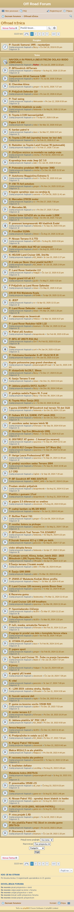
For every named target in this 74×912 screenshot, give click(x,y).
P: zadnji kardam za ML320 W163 (27, 509)
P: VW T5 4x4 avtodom (21, 184)
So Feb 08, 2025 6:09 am (58, 334)
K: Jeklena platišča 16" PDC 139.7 (27, 720)
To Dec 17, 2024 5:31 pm (51, 373)
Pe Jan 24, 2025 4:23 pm (49, 349)
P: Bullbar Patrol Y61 (20, 516)
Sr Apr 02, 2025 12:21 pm (48, 303)
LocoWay (37, 768)
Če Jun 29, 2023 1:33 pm (54, 834)
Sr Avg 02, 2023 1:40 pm (53, 809)
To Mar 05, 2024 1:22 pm (52, 619)
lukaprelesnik (39, 334)
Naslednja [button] (58, 34)
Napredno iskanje (54, 28)
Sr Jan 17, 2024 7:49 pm (54, 683)
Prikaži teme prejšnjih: (30, 840)
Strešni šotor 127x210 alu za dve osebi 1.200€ (34, 215)
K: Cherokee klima (19, 84)
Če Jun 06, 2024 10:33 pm (52, 519)
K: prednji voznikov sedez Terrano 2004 (31, 463)
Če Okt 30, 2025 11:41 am (53, 194)
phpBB (26, 908)
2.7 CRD (13, 471)
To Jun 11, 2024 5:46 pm (52, 511)
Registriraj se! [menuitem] (56, 11)
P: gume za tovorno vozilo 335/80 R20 (30, 704)
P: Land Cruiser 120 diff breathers (27, 601)
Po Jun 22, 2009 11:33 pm (52, 65)
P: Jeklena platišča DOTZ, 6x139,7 (28, 386)
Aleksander (38, 101)
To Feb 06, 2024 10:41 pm (51, 644)
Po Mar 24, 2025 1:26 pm (51, 311)
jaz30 (35, 281)
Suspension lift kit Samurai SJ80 (27, 76)
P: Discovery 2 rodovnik (22, 831)
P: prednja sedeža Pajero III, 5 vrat (28, 393)
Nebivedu (37, 109)
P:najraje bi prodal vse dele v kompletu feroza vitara (38, 633)
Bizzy (35, 47)
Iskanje (49, 28)
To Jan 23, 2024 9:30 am (52, 668)
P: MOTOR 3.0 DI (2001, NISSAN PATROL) (32, 806)
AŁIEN (36, 79)
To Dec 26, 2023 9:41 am (51, 698)
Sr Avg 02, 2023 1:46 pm (53, 794)
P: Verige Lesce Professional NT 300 (29, 455)
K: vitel (13, 680)
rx (34, 117)
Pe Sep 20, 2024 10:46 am (55, 466)
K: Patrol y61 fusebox (21, 331)
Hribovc (36, 319)
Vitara (12, 347)
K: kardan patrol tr (19, 129)
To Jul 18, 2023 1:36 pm (51, 817)
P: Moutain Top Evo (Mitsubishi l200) (29, 431)
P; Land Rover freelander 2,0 (25, 270)
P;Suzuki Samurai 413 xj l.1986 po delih (31, 540)
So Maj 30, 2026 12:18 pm (55, 109)
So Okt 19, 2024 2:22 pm (54, 410)
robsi (35, 125)
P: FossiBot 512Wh (19, 231)
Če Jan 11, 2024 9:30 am (55, 691)
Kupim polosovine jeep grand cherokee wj (32, 362)
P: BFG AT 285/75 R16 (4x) (23, 339)
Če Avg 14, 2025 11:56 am (52, 234)
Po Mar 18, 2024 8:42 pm (50, 574)
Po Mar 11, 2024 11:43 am (56, 597)
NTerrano (37, 426)
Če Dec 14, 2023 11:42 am (52, 730)
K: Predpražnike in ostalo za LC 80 (28, 735)
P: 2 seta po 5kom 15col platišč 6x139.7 (31, 262)
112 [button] (53, 34)
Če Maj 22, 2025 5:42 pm (51, 288)
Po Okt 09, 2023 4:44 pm (54, 753)
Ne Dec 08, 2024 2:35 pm (51, 396)
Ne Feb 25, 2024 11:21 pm (55, 627)
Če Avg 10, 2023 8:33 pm (53, 786)
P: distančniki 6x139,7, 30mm (25, 370)
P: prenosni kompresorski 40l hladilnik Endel (34, 223)
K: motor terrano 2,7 (20, 712)
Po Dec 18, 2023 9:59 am (55, 723)
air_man (36, 786)
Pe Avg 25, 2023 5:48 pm (54, 768)
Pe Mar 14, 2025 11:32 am (54, 326)
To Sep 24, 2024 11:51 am (54, 442)
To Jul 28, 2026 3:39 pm (51, 79)
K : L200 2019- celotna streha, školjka (29, 688)
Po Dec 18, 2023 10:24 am (55, 715)
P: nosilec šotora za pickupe (25, 524)
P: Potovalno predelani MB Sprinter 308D (32, 167)
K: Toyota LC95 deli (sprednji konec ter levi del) (35, 137)
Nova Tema (9, 28)
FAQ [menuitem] (25, 11)
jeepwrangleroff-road (42, 365)
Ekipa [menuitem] (63, 903)
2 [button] (35, 34)
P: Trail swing (16, 99)
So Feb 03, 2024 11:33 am (52, 652)
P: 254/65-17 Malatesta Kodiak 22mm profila (33, 579)
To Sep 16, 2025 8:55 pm (54, 226)
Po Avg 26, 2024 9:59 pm (55, 504)
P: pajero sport (17, 649)
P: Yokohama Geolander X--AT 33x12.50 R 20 (33, 355)
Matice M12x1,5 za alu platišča (26, 750)
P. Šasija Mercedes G (20, 617)
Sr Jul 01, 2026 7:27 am (51, 87)
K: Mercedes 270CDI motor (23, 199)
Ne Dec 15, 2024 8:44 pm (51, 381)
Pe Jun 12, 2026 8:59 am (56, 101)
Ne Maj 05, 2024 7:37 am (54, 543)
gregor (36, 87)
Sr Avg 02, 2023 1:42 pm (53, 801)
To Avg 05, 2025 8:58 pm (53, 241)
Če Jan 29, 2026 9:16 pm (50, 163)
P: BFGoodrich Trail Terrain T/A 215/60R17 (32, 532)
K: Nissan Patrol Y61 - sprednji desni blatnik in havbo (39, 798)
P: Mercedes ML (18, 207)
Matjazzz (37, 753)
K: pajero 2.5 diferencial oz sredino (28, 501)
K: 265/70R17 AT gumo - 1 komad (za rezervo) (34, 439)
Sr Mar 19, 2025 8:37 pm (53, 319)
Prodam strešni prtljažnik (23, 486)
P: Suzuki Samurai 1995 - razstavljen (29, 44)
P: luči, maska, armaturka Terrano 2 (28, 625)
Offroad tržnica (13, 23)
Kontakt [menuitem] (53, 903)
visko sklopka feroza (20, 547)
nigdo (35, 698)
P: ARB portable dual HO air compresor (31, 246)
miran (35, 94)
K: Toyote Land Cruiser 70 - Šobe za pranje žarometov (39, 657)
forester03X (38, 760)
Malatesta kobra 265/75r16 (23, 773)
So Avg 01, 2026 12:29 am (54, 71)
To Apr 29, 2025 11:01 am (54, 295)
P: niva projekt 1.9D (20, 814)
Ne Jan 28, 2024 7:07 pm (53, 660)
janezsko (37, 543)
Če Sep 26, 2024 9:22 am (53, 434)
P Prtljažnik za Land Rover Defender (29, 285)
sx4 (34, 349)
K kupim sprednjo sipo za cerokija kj (29, 192)
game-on (37, 794)
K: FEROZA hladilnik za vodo (25, 107)
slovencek (37, 504)
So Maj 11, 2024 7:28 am (57, 527)
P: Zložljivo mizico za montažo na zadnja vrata (35, 152)
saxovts (36, 194)
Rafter (36, 65)
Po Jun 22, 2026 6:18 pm (51, 94)
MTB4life (37, 295)
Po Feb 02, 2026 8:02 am (52, 155)
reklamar (37, 71)
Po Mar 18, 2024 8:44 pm (50, 567)
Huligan (36, 273)
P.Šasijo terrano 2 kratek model (26, 564)
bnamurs (37, 326)
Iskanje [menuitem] (71, 16)
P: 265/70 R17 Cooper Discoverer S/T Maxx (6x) (35, 447)
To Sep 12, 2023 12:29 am (57, 760)
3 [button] (39, 34)
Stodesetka (38, 597)
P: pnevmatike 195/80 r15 (23, 783)
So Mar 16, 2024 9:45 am (53, 581)
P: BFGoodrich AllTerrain (23, 68)
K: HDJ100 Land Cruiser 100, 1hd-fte (29, 255)
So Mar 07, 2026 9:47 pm (51, 132)
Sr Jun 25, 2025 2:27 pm (54, 257)
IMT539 (36, 241)
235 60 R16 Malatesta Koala (24, 293)
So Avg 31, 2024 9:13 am (58, 489)
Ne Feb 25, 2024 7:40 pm (51, 636)
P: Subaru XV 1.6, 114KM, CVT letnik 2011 (32, 415)
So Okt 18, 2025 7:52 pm (51, 218)
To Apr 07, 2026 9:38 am (47, 117)
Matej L (36, 434)
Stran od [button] (26, 34)
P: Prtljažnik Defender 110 (23, 91)
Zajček (36, 474)
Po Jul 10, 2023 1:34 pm (51, 828)
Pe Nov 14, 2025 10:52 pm (52, 186)
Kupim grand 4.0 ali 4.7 (22, 278)
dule (35, 163)
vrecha (36, 155)
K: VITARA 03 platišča (21, 641)
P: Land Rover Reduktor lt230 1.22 (28, 323)
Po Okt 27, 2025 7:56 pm (48, 202)
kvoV (35, 178)
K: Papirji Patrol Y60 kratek (24, 743)
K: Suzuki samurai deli (21, 696)
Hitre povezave (11, 11)
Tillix (12, 791)
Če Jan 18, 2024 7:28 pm (55, 676)
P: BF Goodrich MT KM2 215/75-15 (28, 479)
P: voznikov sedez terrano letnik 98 (28, 423)
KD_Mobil (37, 257)
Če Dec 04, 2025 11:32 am (53, 170)
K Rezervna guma (19, 594)
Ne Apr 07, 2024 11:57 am (55, 561)
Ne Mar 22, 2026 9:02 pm (51, 125)
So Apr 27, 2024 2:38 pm (54, 550)
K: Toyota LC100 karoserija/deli (26, 115)
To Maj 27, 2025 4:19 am (50, 281)
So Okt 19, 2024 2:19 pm (54, 418)
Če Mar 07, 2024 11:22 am (52, 611)
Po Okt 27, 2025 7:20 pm (48, 210)
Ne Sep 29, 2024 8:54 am (55, 426)
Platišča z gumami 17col (22, 494)
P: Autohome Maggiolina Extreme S (29, 175)
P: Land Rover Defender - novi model (29, 308)
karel (35, 636)
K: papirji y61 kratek (20, 673)
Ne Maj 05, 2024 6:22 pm (54, 535)
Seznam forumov (13, 903)
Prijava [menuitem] (69, 11)
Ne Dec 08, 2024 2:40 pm (51, 388)
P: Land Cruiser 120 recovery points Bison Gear (35, 586)
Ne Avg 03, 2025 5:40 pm (51, 249)
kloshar (36, 511)
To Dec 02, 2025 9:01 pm (51, 178)
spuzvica (37, 442)
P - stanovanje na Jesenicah (24, 316)
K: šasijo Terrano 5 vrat (22, 378)
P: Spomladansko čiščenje (24, 609)
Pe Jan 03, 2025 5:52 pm (48, 358)
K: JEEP (13, 300)
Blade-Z (36, 660)
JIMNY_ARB (38, 481)
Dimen (36, 234)
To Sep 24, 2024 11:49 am (54, 458)
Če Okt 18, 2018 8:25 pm (51, 47)
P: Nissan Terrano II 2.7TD (23, 238)
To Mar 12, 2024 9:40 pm (54, 589)
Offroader (37, 561)
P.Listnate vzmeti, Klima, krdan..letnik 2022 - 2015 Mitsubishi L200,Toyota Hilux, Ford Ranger (36, 557)
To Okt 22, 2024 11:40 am (48, 403)
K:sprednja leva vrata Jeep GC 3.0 (27, 160)
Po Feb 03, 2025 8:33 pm (50, 341)
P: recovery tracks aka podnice (26, 757)
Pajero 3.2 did (16, 122)
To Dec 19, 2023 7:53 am (52, 706)
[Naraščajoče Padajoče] (37, 848)
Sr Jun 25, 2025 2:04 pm (54, 265)
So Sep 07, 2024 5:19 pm (57, 481)
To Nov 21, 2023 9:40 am (55, 745)
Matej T (36, 581)
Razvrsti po (28, 844)
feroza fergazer (17, 727)
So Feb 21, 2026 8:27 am (48, 140)
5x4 (34, 341)
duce (35, 132)
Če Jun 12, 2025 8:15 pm (53, 273)
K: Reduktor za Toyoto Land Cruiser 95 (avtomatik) (37, 145)
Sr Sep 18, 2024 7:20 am (52, 474)
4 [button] (43, 34)
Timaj (35, 218)
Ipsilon (36, 706)
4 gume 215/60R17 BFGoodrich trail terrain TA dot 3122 (39, 408)
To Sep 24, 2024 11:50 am (54, 450)
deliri (35, 567)
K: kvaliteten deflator (20, 765)
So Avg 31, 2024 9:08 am (58, 497)
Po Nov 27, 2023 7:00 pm (55, 738)
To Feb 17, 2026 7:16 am (48, 147)
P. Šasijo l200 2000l (19, 571)
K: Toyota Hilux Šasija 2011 (24, 400)
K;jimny (13, 665)
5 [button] (47, 34)
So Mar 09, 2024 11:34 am (54, 604)
